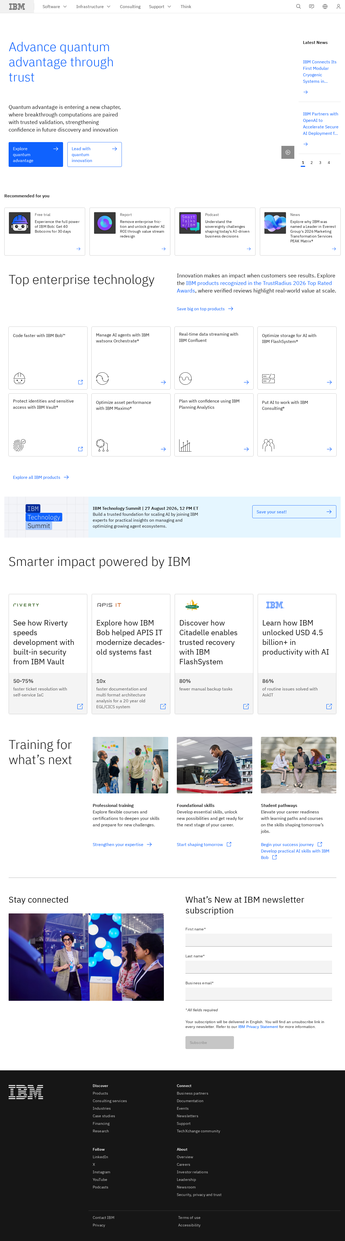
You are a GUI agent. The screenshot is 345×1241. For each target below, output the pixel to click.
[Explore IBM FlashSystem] (329, 382)
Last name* (195, 956)
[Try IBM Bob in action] (58, 249)
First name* (195, 929)
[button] (325, 6)
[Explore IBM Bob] (80, 382)
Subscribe (198, 1042)
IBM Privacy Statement (258, 1027)
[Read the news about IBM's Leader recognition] (313, 249)
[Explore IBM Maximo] (163, 449)
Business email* (199, 983)
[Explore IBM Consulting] (329, 449)
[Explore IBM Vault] (80, 449)
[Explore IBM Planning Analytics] (246, 449)
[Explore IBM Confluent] (246, 382)
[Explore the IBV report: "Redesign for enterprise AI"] (143, 249)
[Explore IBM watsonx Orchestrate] (163, 382)
